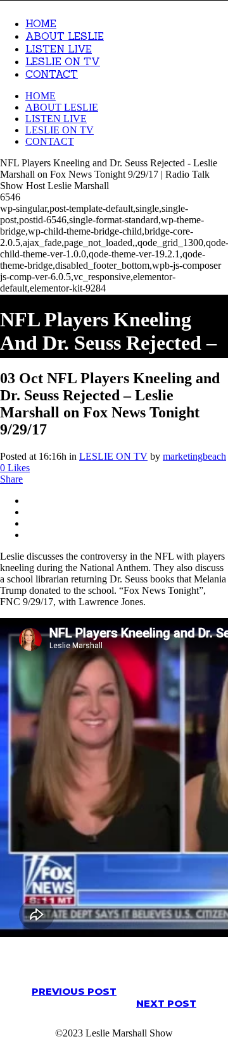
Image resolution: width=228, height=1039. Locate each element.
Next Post (166, 1003)
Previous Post (74, 991)
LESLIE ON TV (113, 456)
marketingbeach (194, 456)
